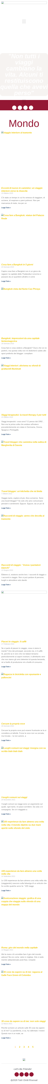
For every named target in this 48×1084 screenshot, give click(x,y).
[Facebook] (14, 108)
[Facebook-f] (17, 1074)
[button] (24, 21)
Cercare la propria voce (13, 724)
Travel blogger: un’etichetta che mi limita (21, 491)
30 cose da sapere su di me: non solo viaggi (23, 1021)
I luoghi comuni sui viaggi (14, 797)
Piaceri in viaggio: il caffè (13, 641)
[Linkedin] (31, 108)
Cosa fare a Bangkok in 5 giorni (17, 264)
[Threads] (25, 108)
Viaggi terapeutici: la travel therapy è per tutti (23, 415)
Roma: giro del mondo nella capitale (19, 947)
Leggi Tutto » (6, 208)
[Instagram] (20, 108)
